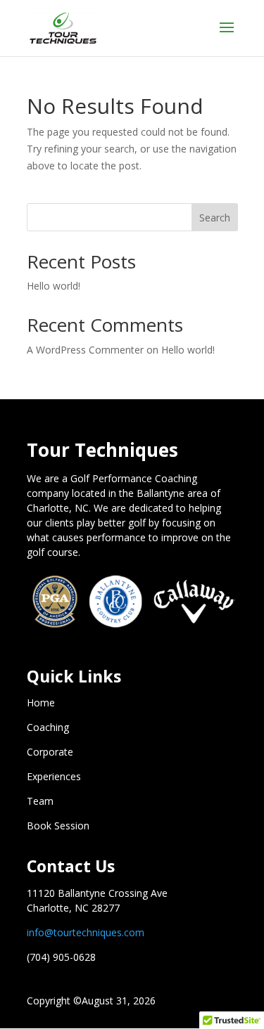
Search (214, 217)
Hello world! (53, 285)
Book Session (58, 825)
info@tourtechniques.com (85, 932)
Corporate (50, 751)
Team (40, 801)
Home (41, 702)
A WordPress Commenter (85, 349)
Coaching (48, 727)
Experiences (54, 776)
